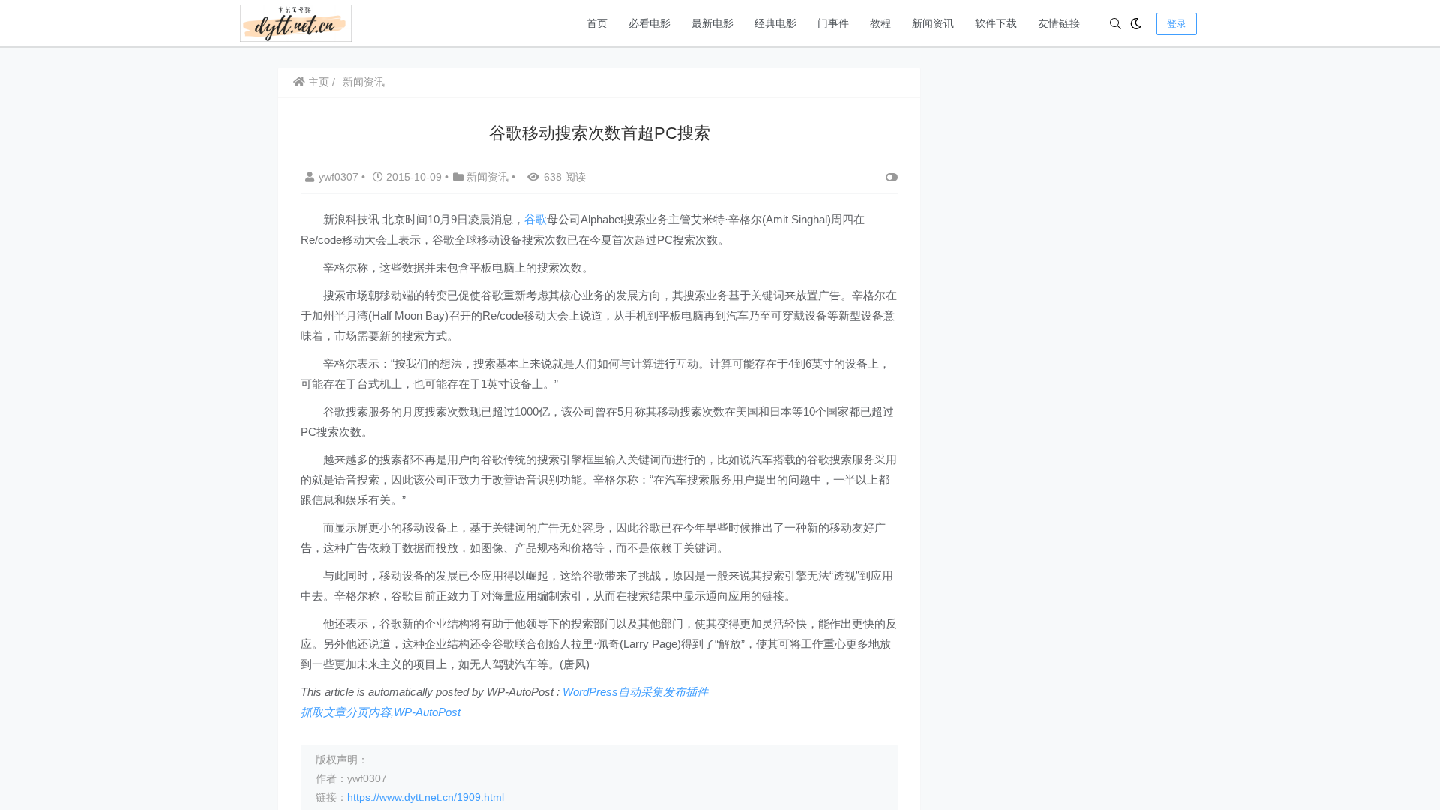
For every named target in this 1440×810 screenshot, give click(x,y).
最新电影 (713, 23)
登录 (1176, 23)
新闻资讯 (933, 23)
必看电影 (649, 23)
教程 (880, 23)
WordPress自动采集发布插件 (635, 692)
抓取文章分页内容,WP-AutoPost (380, 712)
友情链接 (1059, 23)
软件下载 (996, 23)
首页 (597, 23)
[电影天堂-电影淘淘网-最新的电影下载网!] (296, 22)
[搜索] (1116, 23)
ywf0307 (340, 177)
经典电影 (775, 23)
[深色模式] (1136, 23)
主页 (317, 82)
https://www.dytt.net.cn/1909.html (425, 797)
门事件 (833, 23)
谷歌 (535, 219)
